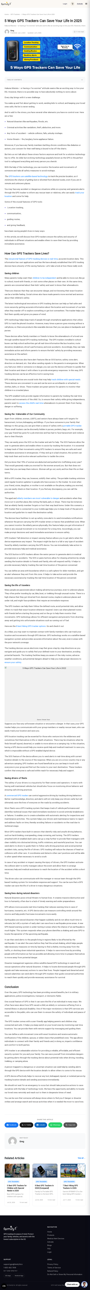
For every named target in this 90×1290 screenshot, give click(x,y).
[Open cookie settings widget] (4, 1286)
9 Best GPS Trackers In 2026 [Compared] (44, 1186)
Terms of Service (54, 1268)
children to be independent (44, 278)
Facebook (12, 1125)
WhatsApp (56, 1125)
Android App (19, 1275)
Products (50, 1235)
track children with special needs (65, 379)
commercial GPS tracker (17, 795)
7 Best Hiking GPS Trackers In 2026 (70, 1186)
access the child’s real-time (31, 403)
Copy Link (71, 1125)
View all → (81, 1158)
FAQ (49, 1249)
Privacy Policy (52, 1264)
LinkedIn (42, 1125)
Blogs (49, 1245)
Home (7, 14)
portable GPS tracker (72, 425)
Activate (80, 3)
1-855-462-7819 (10, 1268)
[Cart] (72, 4)
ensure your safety (13, 662)
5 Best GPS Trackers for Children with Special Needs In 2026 (17, 1188)
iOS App (8, 1275)
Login (65, 4)
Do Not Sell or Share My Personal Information (64, 1274)
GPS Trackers (15, 14)
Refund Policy (52, 1271)
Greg (12, 31)
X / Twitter (27, 1125)
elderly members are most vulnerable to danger (38, 498)
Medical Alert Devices (55, 1238)
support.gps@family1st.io (13, 1264)
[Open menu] (86, 3)
